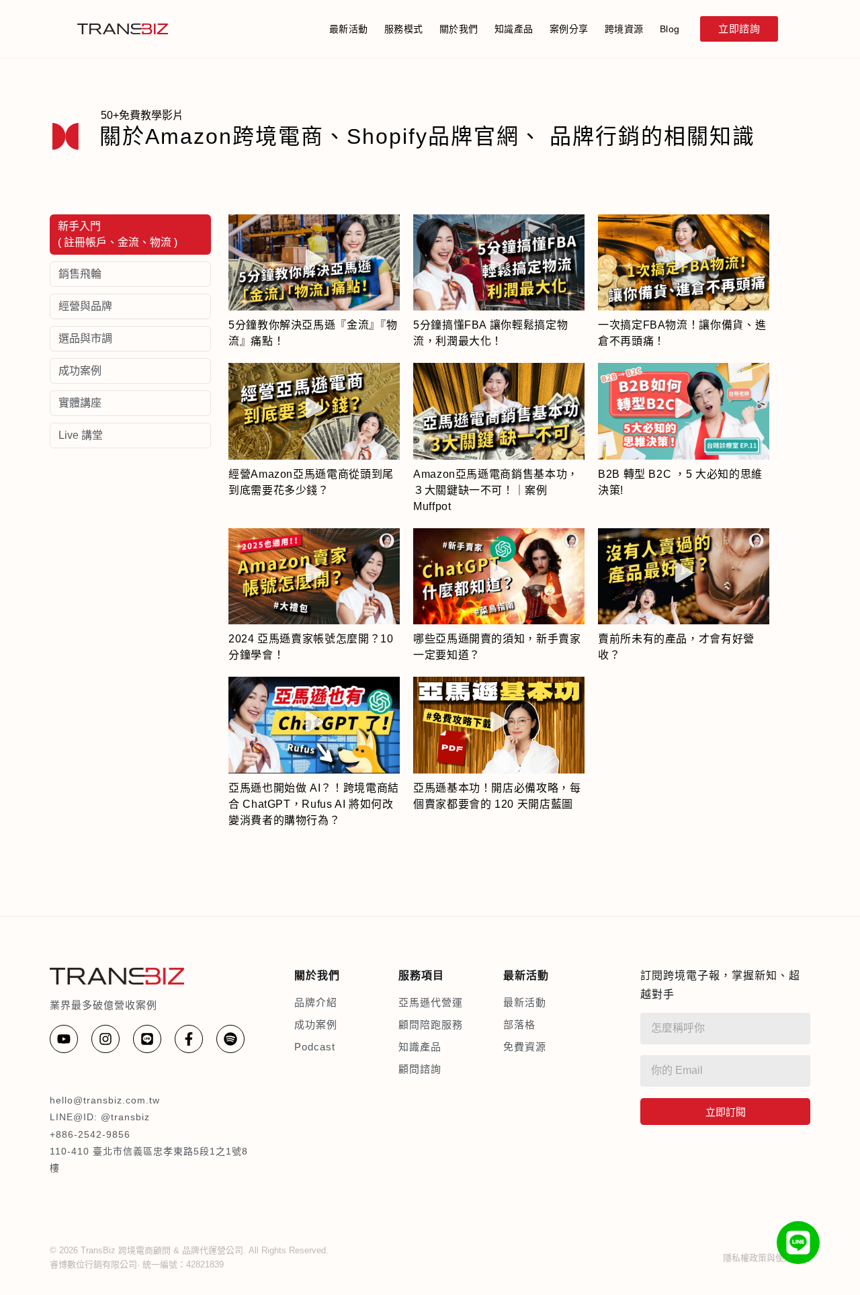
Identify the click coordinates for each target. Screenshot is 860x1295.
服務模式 (403, 29)
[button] (314, 262)
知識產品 (513, 29)
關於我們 (458, 29)
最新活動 (348, 29)
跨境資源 (624, 29)
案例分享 (569, 29)
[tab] (130, 234)
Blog (670, 29)
